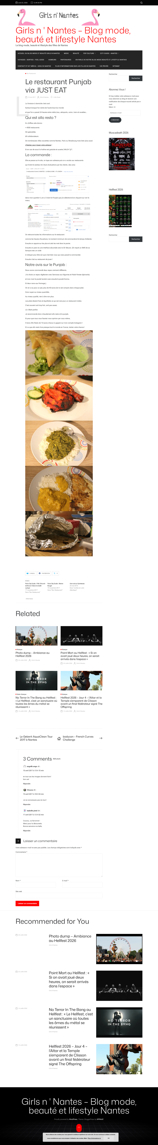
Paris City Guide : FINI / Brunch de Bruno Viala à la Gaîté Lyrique (35, 586)
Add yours (56, 759)
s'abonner (115, 120)
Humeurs (52, 60)
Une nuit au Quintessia (77, 583)
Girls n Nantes (44, 97)
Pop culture (88, 53)
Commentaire (21, 852)
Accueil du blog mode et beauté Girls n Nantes (39, 53)
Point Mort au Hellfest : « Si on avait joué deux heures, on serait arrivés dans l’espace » (80, 656)
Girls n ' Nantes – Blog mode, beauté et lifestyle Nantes (73, 34)
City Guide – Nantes (108, 53)
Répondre (26, 784)
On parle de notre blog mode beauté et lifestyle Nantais (101, 60)
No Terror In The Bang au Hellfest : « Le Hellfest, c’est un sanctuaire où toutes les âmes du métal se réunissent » (36, 702)
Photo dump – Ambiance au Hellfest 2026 (32, 654)
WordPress (73, 1119)
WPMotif (100, 1119)
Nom (18, 881)
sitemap (116, 66)
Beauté (76, 53)
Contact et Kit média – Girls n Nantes (34, 66)
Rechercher (113, 74)
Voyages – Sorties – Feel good (31, 60)
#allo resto (29, 598)
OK (109, 1138)
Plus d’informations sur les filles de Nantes (75, 66)
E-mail (65, 881)
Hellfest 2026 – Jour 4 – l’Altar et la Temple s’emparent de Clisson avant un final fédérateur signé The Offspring (81, 702)
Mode (66, 53)
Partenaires (66, 60)
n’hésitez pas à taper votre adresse (38, 145)
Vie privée (104, 66)
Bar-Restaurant (31, 73)
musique (19, 649)
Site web (19, 891)
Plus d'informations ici (94, 1138)
